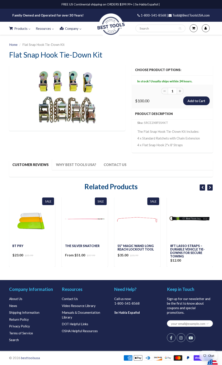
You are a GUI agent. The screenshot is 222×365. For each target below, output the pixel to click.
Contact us (115, 165)
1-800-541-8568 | (154, 15)
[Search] (180, 28)
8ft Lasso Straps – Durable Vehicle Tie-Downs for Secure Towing (187, 251)
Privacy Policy (19, 326)
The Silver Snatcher (82, 246)
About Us (15, 299)
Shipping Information (24, 312)
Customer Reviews (30, 165)
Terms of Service (21, 333)
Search (14, 340)
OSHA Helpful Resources (80, 331)
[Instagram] (181, 337)
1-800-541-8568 (127, 303)
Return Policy (19, 319)
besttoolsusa (30, 358)
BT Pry (17, 246)
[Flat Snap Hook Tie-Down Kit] (67, 97)
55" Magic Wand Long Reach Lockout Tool (136, 247)
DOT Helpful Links (75, 324)
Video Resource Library (79, 306)
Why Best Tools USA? (76, 165)
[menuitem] (19, 28)
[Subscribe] (207, 323)
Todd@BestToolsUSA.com (191, 15)
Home (13, 44)
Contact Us (70, 299)
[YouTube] (190, 337)
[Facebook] (171, 337)
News (13, 306)
